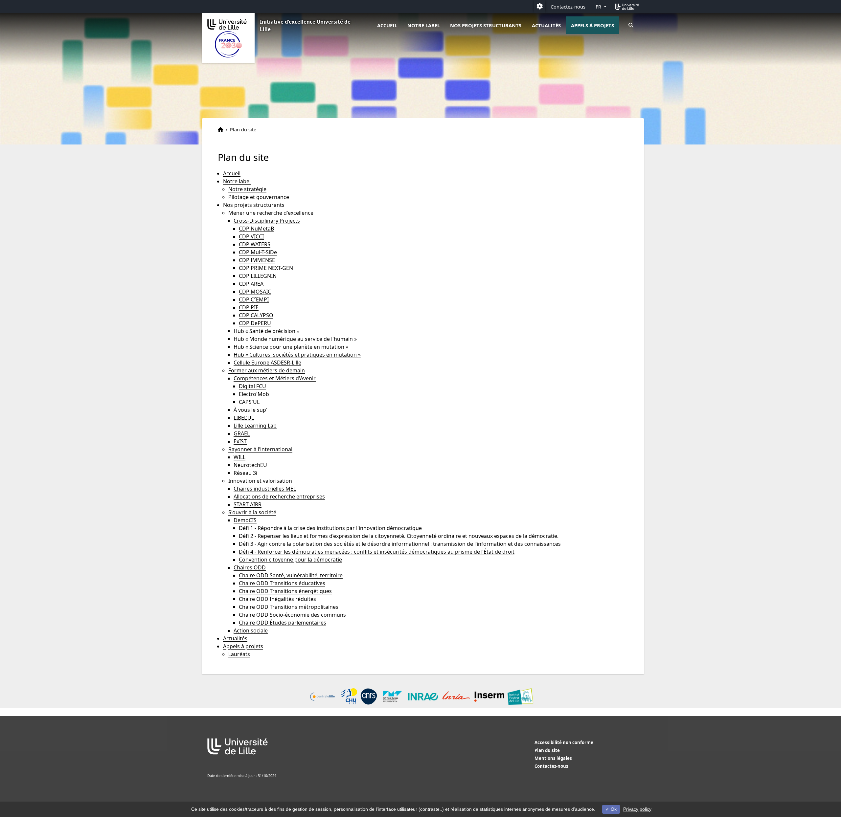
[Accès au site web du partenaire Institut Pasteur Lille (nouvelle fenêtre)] (520, 696)
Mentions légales (553, 758)
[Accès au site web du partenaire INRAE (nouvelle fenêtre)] (423, 696)
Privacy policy (637, 809)
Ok (613, 809)
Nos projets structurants (485, 25)
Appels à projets (592, 25)
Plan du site (547, 750)
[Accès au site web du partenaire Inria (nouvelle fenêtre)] (456, 696)
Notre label (423, 25)
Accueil (387, 25)
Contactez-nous (568, 6)
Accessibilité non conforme (563, 742)
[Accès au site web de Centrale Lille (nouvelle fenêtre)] (322, 696)
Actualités (546, 25)
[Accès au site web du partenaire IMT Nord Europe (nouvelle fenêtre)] (392, 696)
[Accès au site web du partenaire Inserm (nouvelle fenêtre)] (489, 697)
